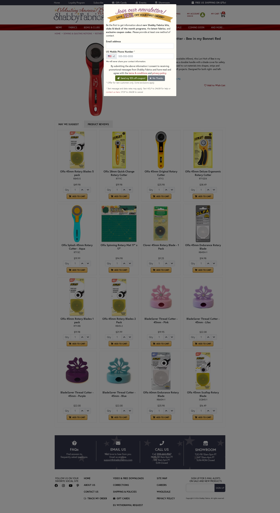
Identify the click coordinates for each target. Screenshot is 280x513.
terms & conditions (138, 73)
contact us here (113, 92)
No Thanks (157, 78)
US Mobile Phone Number (120, 51)
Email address (113, 41)
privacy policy (159, 73)
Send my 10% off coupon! (132, 78)
